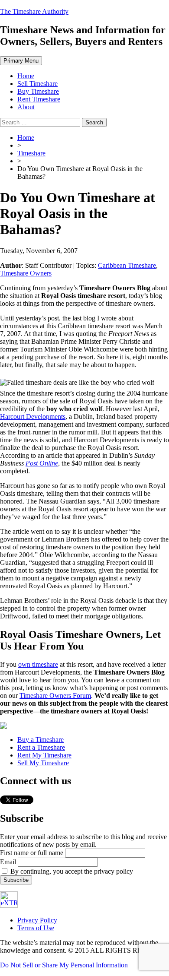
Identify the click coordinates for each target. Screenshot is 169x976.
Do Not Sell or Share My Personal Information (64, 965)
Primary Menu (21, 60)
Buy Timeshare (38, 91)
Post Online (42, 463)
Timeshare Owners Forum (55, 695)
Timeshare (31, 153)
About (26, 107)
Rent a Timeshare (41, 747)
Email (8, 861)
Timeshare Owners (26, 273)
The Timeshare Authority (34, 11)
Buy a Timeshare (40, 739)
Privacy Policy (37, 920)
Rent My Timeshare (44, 755)
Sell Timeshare (37, 83)
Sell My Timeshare (43, 763)
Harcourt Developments (32, 416)
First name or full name (31, 852)
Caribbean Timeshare (127, 265)
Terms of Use (35, 928)
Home (25, 75)
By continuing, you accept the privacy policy (71, 871)
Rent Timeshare (38, 99)
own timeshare (38, 664)
